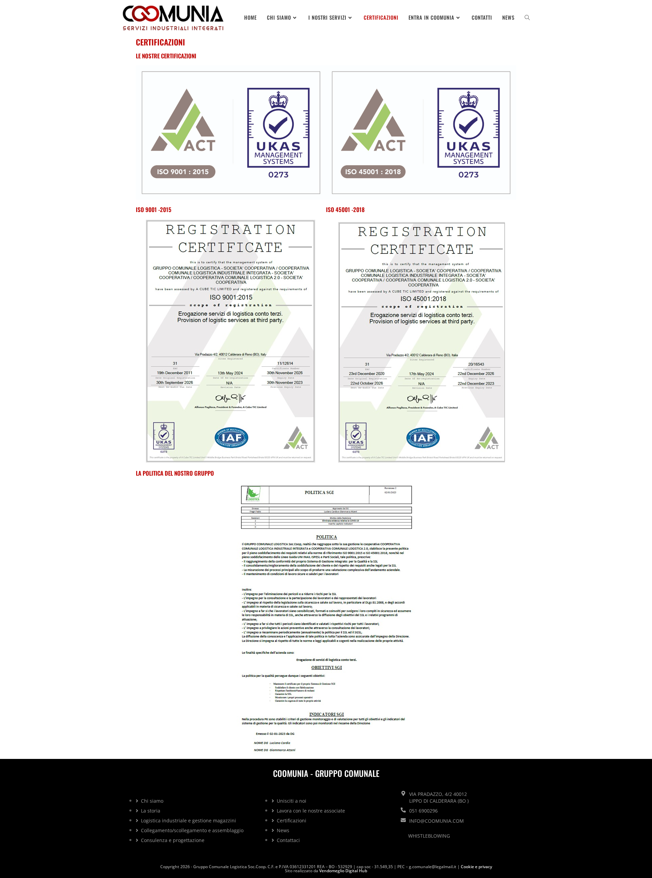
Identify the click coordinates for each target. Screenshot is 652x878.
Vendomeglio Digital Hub (343, 871)
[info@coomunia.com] (403, 820)
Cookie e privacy (476, 867)
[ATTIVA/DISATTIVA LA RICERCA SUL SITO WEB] (527, 17)
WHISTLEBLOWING (429, 836)
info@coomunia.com (436, 821)
